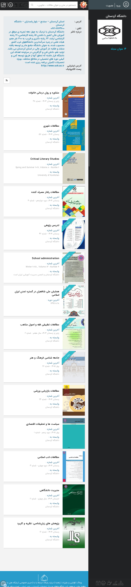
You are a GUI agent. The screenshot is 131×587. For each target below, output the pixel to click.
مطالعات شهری (51, 126)
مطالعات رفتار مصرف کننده (45, 192)
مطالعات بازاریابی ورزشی (46, 391)
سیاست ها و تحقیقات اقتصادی (42, 424)
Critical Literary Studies (44, 159)
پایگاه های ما (12, 582)
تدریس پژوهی (51, 225)
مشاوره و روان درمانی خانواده (43, 93)
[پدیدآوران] (109, 584)
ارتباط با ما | (37, 582)
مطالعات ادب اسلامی (48, 457)
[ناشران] (103, 584)
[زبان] (10, 5)
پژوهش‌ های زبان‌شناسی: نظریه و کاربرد (38, 523)
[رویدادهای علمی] (98, 584)
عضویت (109, 5)
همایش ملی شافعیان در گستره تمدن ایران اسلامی (37, 293)
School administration (45, 258)
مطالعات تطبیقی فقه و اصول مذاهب (39, 325)
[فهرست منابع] (120, 584)
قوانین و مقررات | (68, 582)
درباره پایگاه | (48, 582)
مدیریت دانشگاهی (49, 490)
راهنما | (57, 582)
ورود (118, 5)
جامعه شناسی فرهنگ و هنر (44, 358)
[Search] (32, 5)
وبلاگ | (79, 582)
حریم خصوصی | (25, 582)
